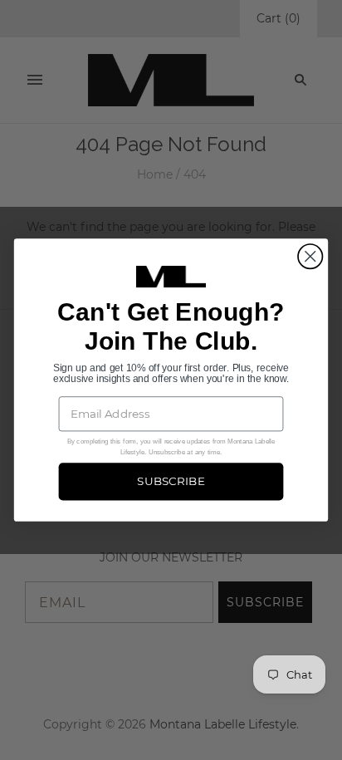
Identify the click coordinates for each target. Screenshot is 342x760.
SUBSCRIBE (171, 481)
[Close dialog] (310, 256)
